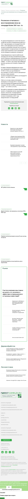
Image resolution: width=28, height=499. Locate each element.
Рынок (5, 268)
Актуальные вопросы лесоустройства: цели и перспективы (11, 262)
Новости (4, 124)
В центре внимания (5, 185)
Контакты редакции (6, 402)
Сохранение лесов (21, 30)
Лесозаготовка (7, 367)
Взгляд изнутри (5, 417)
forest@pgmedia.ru (5, 449)
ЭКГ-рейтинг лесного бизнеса (8, 187)
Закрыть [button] (2, 498)
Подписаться (6, 440)
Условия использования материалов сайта (11, 409)
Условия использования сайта (8, 405)
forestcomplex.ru (12, 469)
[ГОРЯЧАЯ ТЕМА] (14, 197)
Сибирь (14, 30)
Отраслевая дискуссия (6, 209)
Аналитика (3, 420)
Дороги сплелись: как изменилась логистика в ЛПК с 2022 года (13, 212)
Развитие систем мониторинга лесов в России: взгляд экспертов (13, 237)
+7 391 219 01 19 (4, 447)
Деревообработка (8, 346)
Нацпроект (20, 28)
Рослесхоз (9, 30)
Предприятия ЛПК (5, 422)
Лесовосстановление (11, 28)
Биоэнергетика (4, 424)
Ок (9, 487)
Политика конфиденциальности (9, 407)
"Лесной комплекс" (14, 103)
